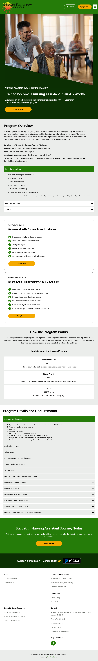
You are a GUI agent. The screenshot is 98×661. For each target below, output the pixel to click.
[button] (95, 6)
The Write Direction (52, 657)
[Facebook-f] (53, 643)
